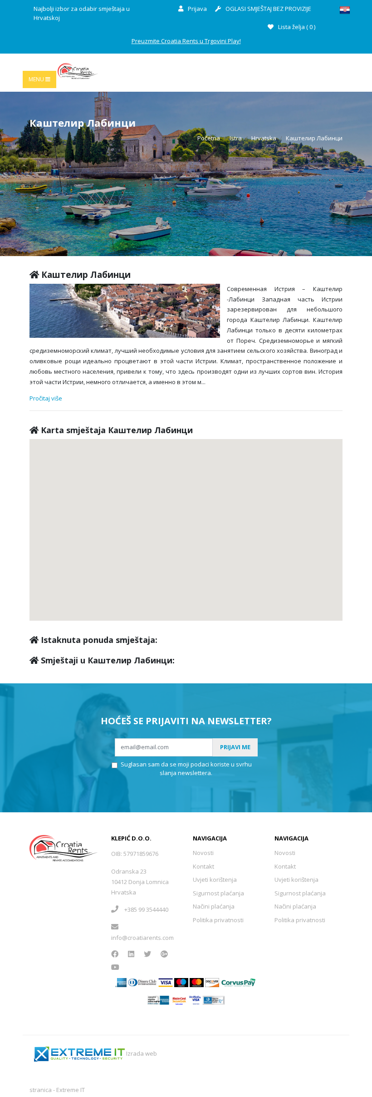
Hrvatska (263, 138)
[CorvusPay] (238, 982)
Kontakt (203, 866)
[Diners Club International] (142, 982)
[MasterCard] (181, 982)
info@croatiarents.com (142, 938)
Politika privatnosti (218, 920)
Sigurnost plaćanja (218, 893)
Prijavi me (235, 747)
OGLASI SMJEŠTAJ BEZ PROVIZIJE (267, 9)
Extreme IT (70, 1090)
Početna (208, 138)
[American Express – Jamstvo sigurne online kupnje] (158, 999)
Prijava (196, 9)
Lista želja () (296, 27)
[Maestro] (197, 982)
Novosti (203, 853)
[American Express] (121, 982)
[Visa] (165, 982)
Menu (37, 79)
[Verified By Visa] (195, 999)
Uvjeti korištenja (215, 879)
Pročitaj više (45, 398)
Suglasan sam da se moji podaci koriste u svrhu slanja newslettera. (186, 768)
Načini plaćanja (214, 906)
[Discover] (212, 982)
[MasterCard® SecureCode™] (179, 999)
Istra (236, 138)
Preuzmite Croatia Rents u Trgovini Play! (186, 41)
